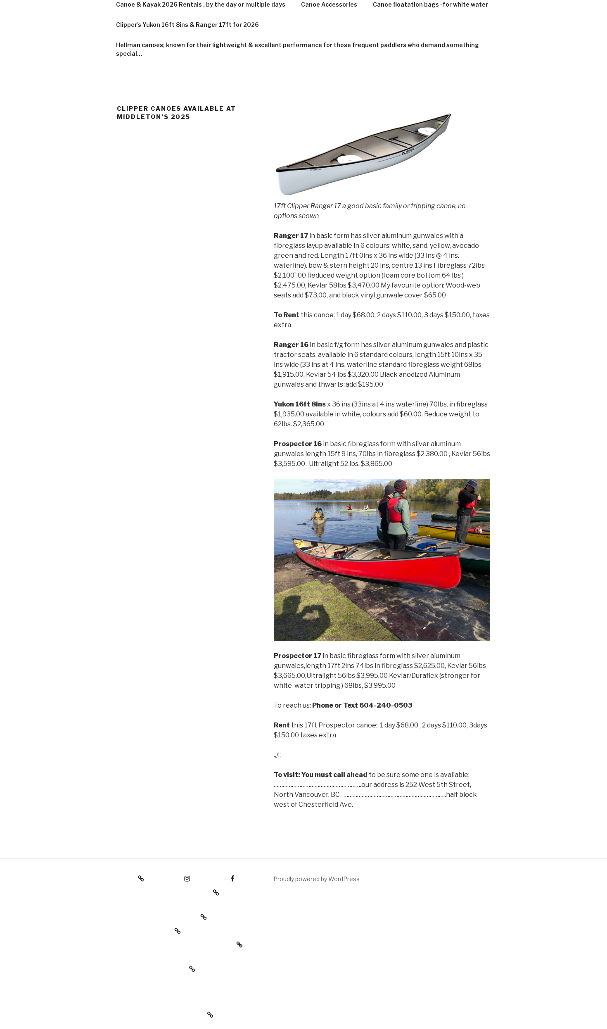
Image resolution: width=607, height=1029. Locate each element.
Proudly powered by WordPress (316, 878)
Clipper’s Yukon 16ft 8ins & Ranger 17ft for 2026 (187, 24)
